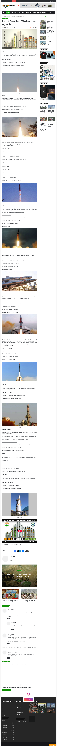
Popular (42, 16)
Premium (8, 12)
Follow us (28, 699)
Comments (52, 16)
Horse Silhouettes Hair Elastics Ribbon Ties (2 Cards (20, 651)
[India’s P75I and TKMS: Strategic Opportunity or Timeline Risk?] (51, 107)
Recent (46, 16)
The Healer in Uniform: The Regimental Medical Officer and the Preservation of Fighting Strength (43, 126)
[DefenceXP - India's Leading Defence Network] (10, 6)
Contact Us (18, 705)
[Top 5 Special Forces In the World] (43, 38)
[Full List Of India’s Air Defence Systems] (43, 22)
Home (4, 16)
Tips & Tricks (5, 737)
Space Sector (35, 12)
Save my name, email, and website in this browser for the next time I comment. (17, 687)
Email (3, 682)
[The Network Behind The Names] (33, 705)
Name (3, 678)
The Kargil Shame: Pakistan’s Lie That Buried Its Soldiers (20, 576)
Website (21, 682)
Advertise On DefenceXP (20, 709)
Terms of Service (19, 712)
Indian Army (8, 16)
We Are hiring (18, 707)
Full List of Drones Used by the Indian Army (50, 43)
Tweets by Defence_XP (22, 721)
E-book (40, 12)
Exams (22, 12)
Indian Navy (5, 727)
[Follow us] (28, 694)
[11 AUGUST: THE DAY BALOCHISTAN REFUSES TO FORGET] (51, 119)
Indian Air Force (6, 722)
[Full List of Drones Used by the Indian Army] (43, 43)
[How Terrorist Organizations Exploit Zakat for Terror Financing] (43, 107)
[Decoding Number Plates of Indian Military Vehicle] (43, 26)
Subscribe (18, 714)
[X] (10, 560)
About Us (44, 12)
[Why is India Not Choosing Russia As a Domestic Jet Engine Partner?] (43, 32)
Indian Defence (17, 12)
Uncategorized (5, 739)
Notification (5, 732)
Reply (9, 618)
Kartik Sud (6, 27)
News (12, 12)
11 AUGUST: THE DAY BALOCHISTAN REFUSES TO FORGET (51, 124)
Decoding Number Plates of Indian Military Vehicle (50, 26)
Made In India (34, 743)
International (28, 12)
